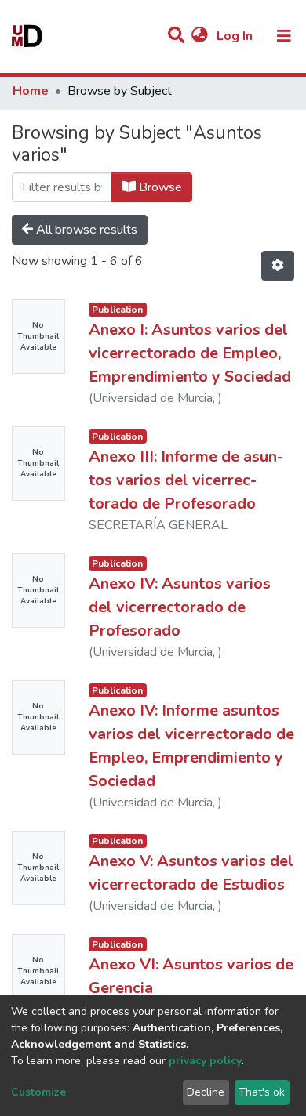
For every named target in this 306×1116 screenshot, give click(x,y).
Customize (38, 1092)
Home (31, 91)
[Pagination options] (277, 266)
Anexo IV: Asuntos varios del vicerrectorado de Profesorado (180, 607)
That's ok (262, 1092)
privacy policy (205, 1060)
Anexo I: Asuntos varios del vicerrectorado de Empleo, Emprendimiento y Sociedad (190, 353)
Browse (159, 187)
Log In (236, 36)
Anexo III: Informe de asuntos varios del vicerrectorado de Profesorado (186, 480)
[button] (199, 36)
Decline (205, 1092)
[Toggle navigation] (284, 36)
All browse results (85, 229)
